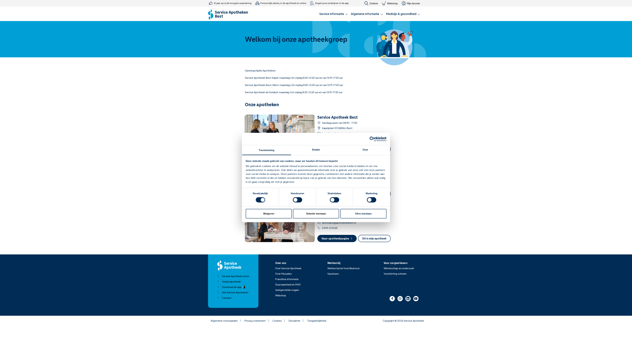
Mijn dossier (413, 3)
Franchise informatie (287, 279)
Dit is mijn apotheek (374, 238)
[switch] (297, 199)
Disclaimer (294, 320)
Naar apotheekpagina (335, 238)
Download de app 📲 (233, 287)
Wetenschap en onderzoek (399, 268)
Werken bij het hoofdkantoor (343, 268)
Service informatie (331, 14)
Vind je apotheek (231, 281)
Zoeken (373, 3)
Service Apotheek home (235, 276)
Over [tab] (365, 149)
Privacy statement (255, 320)
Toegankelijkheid (316, 320)
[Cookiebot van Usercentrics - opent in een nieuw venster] (372, 138)
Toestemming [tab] (266, 150)
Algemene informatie (365, 14)
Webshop (392, 3)
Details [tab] (316, 149)
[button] (333, 14)
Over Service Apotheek (288, 268)
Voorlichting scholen (395, 273)
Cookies (277, 320)
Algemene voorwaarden (224, 320)
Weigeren (268, 213)
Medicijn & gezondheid (401, 14)
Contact (226, 298)
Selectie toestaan (316, 213)
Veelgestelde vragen (287, 290)
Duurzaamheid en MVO (288, 284)
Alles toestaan (363, 213)
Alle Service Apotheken (235, 292)
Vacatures (333, 273)
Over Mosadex (283, 273)
